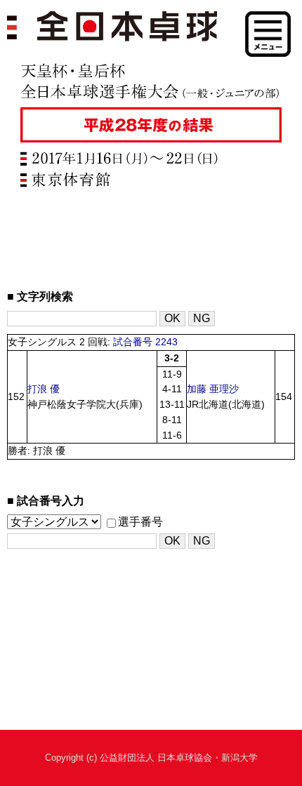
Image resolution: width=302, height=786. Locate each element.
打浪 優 (43, 389)
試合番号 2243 (145, 342)
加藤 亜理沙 (213, 389)
